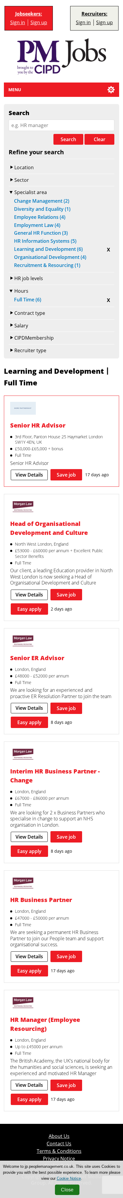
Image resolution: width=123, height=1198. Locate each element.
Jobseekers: (28, 14)
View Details (29, 474)
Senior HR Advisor (37, 425)
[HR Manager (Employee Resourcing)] (23, 1003)
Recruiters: (94, 14)
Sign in (17, 22)
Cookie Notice (69, 1178)
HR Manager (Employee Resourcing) (45, 1024)
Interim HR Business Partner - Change (55, 775)
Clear (99, 139)
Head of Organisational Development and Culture (49, 528)
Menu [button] (14, 89)
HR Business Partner (41, 900)
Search (68, 139)
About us (59, 1136)
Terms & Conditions (59, 1151)
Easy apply (29, 609)
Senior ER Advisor (37, 658)
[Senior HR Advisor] (23, 409)
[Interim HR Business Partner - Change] (23, 755)
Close (67, 1189)
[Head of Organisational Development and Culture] (23, 507)
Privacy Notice (59, 1159)
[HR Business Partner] (23, 884)
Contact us (59, 1144)
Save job (66, 474)
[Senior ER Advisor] (23, 641)
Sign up (38, 22)
